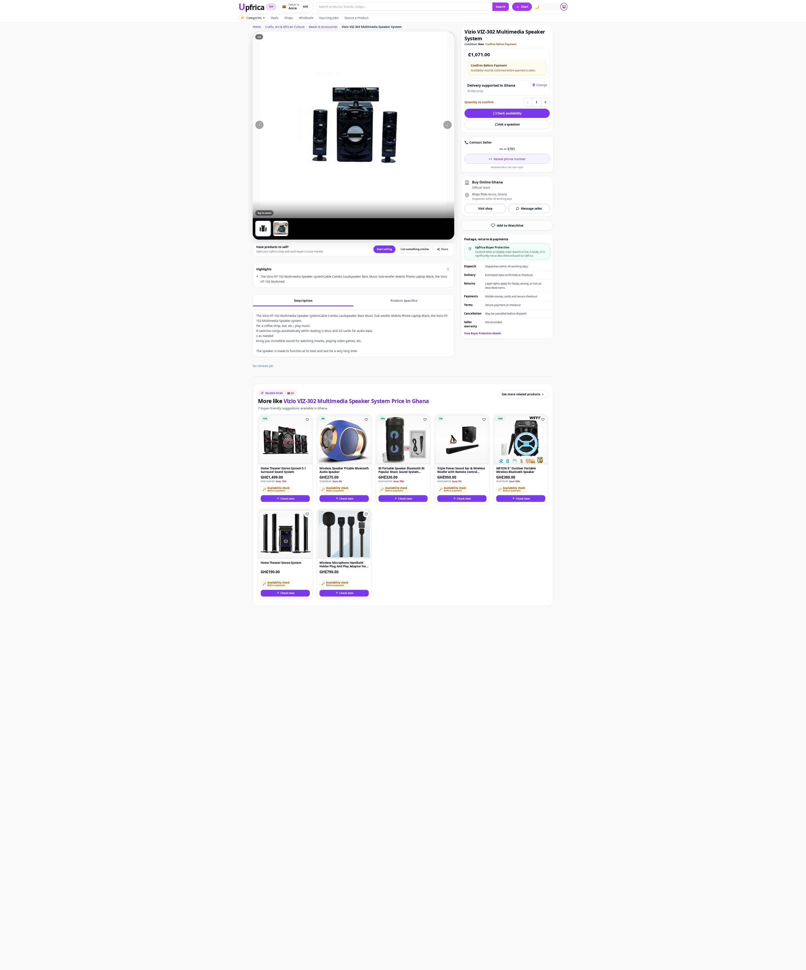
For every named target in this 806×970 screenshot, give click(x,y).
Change (541, 85)
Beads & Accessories (323, 27)
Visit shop (485, 208)
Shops (288, 18)
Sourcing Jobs (329, 18)
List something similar (415, 249)
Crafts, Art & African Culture (285, 27)
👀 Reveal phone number (507, 159)
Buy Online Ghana (487, 182)
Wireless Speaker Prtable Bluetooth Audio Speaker (344, 470)
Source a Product (356, 18)
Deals (275, 18)
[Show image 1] (263, 228)
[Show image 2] (280, 228)
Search (500, 7)
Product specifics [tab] (403, 300)
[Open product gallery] (353, 125)
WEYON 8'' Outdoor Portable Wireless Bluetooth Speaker (516, 470)
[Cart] (563, 6)
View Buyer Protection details (482, 333)
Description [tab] (303, 300)
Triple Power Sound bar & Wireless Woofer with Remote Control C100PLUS (461, 470)
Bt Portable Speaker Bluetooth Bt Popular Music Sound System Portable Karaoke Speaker (401, 470)
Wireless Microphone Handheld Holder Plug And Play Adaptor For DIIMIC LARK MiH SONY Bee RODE (343, 564)
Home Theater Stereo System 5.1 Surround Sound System (283, 470)
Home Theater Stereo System (281, 563)
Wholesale (306, 18)
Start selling (384, 249)
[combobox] (404, 7)
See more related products (521, 394)
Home (257, 27)
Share (444, 249)
